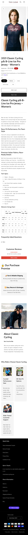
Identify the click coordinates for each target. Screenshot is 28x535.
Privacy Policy (6, 456)
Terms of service (14, 531)
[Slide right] (17, 53)
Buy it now (14, 94)
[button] (3, 2)
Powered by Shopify (15, 529)
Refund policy (22, 529)
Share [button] (4, 242)
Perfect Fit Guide (6, 449)
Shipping (2, 70)
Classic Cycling (8, 529)
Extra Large (6, 85)
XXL (14, 85)
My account (5, 490)
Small (4, 80)
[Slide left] (10, 53)
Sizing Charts (5, 452)
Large (19, 81)
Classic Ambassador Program (9, 445)
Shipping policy (22, 531)
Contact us (5, 487)
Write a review (14, 257)
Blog (4, 501)
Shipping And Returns (7, 494)
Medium (11, 80)
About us (4, 483)
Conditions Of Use (6, 459)
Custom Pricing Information (8, 498)
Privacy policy (7, 531)
